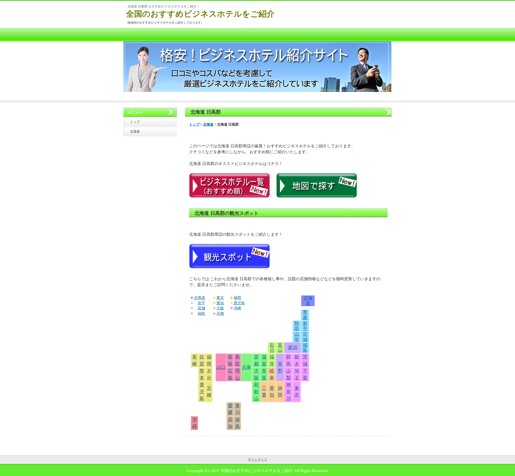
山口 (221, 367)
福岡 (237, 298)
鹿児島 (239, 303)
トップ (194, 124)
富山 (280, 348)
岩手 (201, 303)
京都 (220, 314)
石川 (272, 348)
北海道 (208, 124)
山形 (297, 337)
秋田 (297, 326)
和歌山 (256, 391)
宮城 (201, 308)
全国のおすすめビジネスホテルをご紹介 (200, 13)
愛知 (220, 303)
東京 (220, 298)
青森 (305, 315)
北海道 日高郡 (205, 112)
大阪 (220, 308)
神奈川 (288, 391)
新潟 (292, 347)
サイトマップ (257, 459)
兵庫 (246, 367)
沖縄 (237, 308)
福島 (201, 314)
